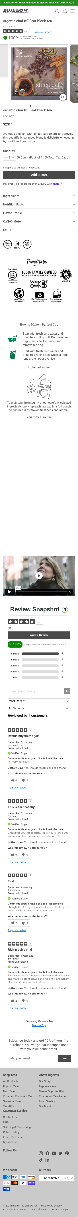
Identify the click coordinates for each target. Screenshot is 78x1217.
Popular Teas (11, 1086)
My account (10, 1142)
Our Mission (46, 1106)
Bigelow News (48, 1086)
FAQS (7, 230)
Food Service (47, 1101)
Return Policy (11, 1132)
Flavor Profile (12, 213)
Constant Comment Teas (18, 1096)
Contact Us (10, 1117)
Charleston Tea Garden (53, 1096)
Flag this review (17, 787)
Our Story (44, 1081)
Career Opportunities (52, 1091)
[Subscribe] (64, 1058)
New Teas (9, 1091)
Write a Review (43, 32)
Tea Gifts (8, 1106)
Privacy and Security (51, 1205)
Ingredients (11, 196)
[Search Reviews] (67, 691)
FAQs (6, 1122)
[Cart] (64, 11)
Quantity (9, 151)
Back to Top (39, 1025)
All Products (10, 1081)
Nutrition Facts (13, 204)
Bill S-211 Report (60, 1209)
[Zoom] (62, 97)
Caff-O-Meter (12, 221)
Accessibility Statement (15, 1209)
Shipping (8, 167)
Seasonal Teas (12, 1101)
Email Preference (13, 1137)
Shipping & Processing (17, 1127)
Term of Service (40, 1209)
